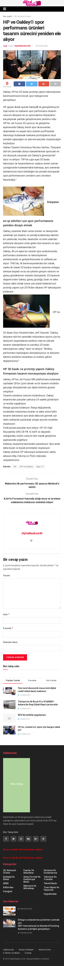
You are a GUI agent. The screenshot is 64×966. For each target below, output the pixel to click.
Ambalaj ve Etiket (9, 878)
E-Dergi (28, 953)
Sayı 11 (40, 467)
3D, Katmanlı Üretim (22, 16)
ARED (6, 883)
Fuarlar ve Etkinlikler (28, 871)
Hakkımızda (8, 949)
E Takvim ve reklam (11, 953)
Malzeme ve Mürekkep (29, 887)
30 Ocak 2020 (42, 46)
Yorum (6, 575)
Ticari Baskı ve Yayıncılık (51, 888)
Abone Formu (45, 949)
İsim (6, 614)
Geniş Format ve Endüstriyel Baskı (31, 879)
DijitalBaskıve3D (23, 46)
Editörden (8, 887)
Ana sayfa (7, 16)
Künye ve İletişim (26, 949)
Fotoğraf (7, 891)
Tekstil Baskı (50, 883)
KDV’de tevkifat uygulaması (32, 715)
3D (15, 467)
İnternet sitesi (10, 642)
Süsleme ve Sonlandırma (50, 871)
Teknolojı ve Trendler (50, 878)
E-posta (8, 628)
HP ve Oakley (26, 467)
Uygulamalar (50, 894)
